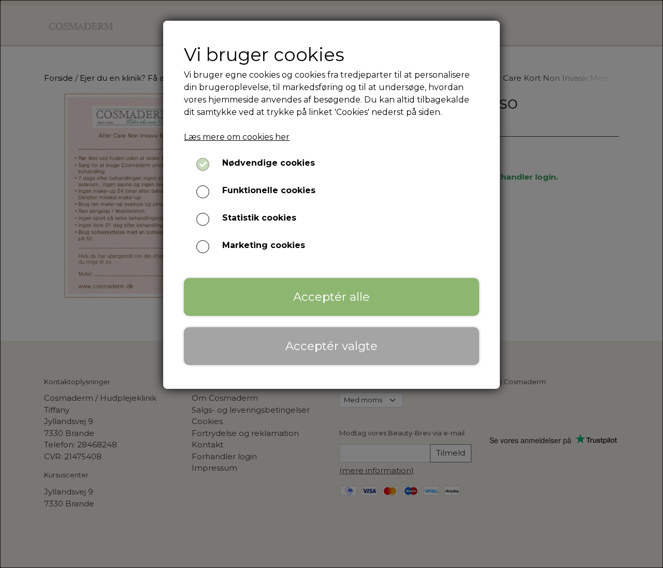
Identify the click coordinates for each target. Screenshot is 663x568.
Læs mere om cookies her (237, 137)
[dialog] (331, 284)
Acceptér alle (331, 296)
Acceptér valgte (331, 346)
